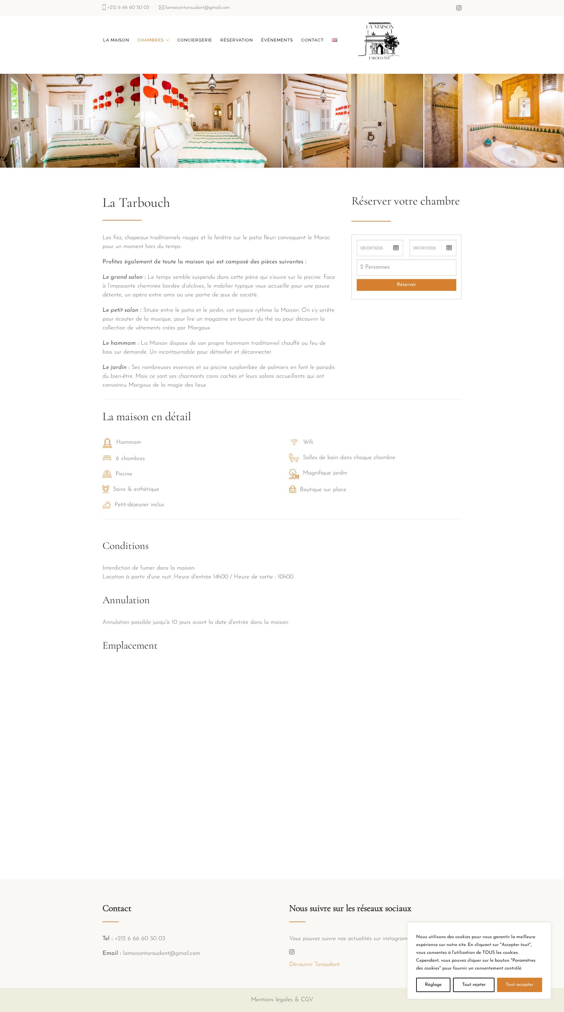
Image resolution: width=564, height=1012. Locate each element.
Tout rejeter (474, 984)
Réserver (406, 284)
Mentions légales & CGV (282, 1000)
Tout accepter (519, 984)
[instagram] (459, 7)
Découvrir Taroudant (314, 965)
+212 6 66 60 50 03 (128, 7)
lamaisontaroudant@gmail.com (197, 7)
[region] (479, 960)
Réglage (433, 984)
